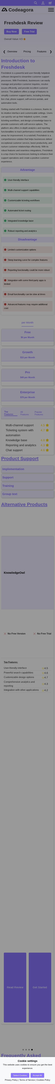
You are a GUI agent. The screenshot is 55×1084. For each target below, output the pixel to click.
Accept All (37, 1075)
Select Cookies (20, 1075)
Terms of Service (27, 1080)
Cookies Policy (43, 1080)
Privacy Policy (11, 1080)
